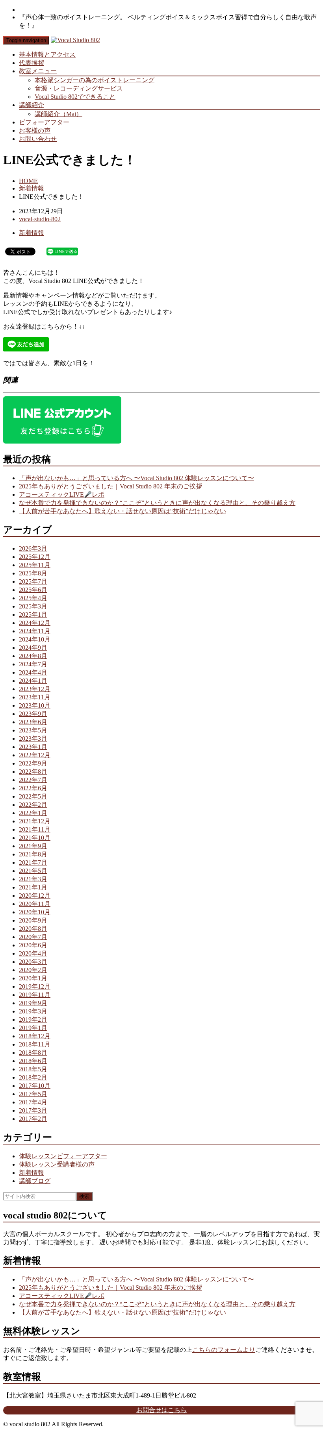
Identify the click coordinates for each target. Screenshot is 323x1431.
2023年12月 (34, 689)
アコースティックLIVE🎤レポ (61, 494)
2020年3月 (33, 961)
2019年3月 (33, 1011)
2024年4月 (33, 672)
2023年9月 (33, 713)
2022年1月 (33, 813)
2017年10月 (34, 1085)
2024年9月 (33, 647)
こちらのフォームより (223, 1349)
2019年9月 (33, 1003)
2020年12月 (34, 895)
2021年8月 (33, 854)
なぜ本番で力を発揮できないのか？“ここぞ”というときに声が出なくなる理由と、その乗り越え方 (157, 502)
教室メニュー (38, 71)
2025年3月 (33, 606)
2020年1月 (33, 978)
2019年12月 (34, 986)
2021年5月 (33, 870)
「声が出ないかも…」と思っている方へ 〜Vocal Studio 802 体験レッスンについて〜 (136, 478)
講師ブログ (34, 1181)
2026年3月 (33, 548)
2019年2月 (33, 1019)
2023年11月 (34, 697)
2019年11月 (34, 994)
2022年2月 (33, 804)
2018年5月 (33, 1069)
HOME (28, 180)
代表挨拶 (31, 62)
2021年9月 (33, 846)
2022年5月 (33, 796)
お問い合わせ (38, 138)
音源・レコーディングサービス (79, 88)
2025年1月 (33, 614)
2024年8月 (33, 656)
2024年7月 (33, 664)
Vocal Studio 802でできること (75, 96)
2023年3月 (33, 738)
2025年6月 (33, 589)
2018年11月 (34, 1044)
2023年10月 (34, 705)
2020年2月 (33, 970)
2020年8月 (33, 928)
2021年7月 (33, 862)
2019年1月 (33, 1027)
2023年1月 (33, 746)
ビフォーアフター (44, 122)
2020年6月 (33, 945)
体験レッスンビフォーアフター (63, 1156)
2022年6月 (33, 788)
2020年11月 (34, 903)
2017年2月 (33, 1118)
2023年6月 (33, 722)
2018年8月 (33, 1052)
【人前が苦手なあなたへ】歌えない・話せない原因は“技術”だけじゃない (122, 511)
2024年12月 (34, 622)
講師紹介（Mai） (58, 114)
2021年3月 (33, 879)
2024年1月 (33, 680)
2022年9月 (33, 763)
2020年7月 (33, 937)
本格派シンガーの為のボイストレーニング (94, 80)
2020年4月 (33, 953)
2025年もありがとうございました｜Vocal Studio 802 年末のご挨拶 (110, 486)
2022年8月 (33, 771)
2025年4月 (33, 598)
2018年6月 (33, 1061)
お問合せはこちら (161, 1410)
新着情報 (31, 188)
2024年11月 (34, 631)
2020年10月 (34, 912)
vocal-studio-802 (40, 219)
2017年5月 (33, 1094)
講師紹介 (31, 105)
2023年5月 (33, 730)
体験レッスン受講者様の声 (57, 1164)
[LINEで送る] (62, 251)
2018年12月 (34, 1036)
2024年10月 (34, 639)
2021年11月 (34, 829)
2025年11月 (34, 565)
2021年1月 (33, 887)
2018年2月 (33, 1077)
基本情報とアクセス (47, 54)
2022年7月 (33, 780)
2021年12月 (34, 821)
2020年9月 (33, 920)
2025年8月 (33, 573)
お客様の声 (34, 130)
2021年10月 (34, 837)
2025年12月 (34, 556)
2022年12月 (34, 755)
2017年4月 (33, 1102)
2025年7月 (33, 581)
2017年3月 (33, 1110)
